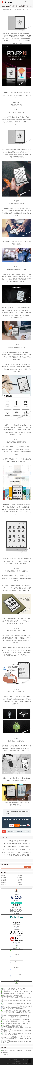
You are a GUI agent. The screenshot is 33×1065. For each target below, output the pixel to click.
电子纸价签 (19, 875)
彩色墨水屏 (3, 884)
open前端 (25, 1063)
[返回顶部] (29, 1061)
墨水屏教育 (3, 882)
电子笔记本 (3, 877)
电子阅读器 (6, 9)
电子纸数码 (19, 877)
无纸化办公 (19, 881)
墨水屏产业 (19, 884)
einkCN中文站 (25, 1059)
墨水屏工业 (19, 879)
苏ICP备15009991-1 (16, 1061)
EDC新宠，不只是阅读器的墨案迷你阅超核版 (19, 855)
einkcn (12, 9)
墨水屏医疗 (19, 882)
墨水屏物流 (3, 881)
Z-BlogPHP (14, 1063)
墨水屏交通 (3, 879)
